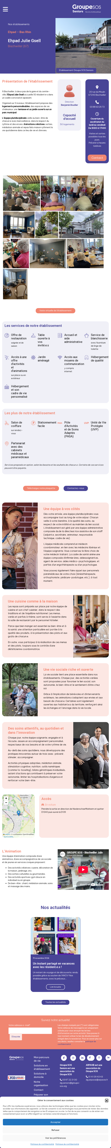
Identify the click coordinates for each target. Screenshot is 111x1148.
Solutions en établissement (42, 1067)
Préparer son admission (41, 1096)
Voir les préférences (55, 1138)
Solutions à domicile (40, 1075)
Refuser (55, 1130)
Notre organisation (41, 1083)
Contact (97, 158)
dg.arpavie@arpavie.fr (97, 1079)
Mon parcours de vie (41, 1059)
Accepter (55, 1122)
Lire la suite (55, 987)
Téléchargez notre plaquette (41, 488)
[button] (106, 1100)
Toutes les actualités (55, 1002)
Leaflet (7, 834)
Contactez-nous (75, 488)
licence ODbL (8, 836)
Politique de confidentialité (42, 1144)
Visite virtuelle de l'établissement (55, 310)
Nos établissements (18, 24)
